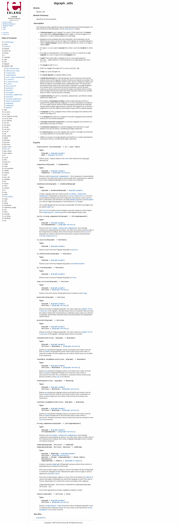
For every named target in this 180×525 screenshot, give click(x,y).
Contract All (6, 34)
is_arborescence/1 (12, 81)
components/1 (10, 73)
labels (88, 477)
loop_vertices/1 (11, 86)
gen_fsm (7, 149)
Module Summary (40, 15)
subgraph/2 (9, 103)
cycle (45, 210)
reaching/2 (9, 97)
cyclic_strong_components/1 (15, 77)
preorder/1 (9, 90)
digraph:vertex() (55, 155)
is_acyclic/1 (10, 79)
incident (89, 200)
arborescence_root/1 (13, 71)
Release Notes (8, 25)
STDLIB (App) (9, 42)
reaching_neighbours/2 (13, 99)
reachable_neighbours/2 (14, 94)
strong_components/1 (13, 101)
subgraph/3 (9, 105)
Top (4, 29)
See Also (37, 514)
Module (36, 8)
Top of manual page (12, 68)
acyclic (74, 250)
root (67, 159)
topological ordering (52, 212)
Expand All (6, 32)
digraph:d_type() (73, 461)
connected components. (60, 176)
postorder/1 (9, 88)
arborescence (79, 264)
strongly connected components (63, 228)
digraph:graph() (58, 153)
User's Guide (7, 22)
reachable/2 (10, 92)
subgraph (56, 464)
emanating (74, 200)
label (49, 207)
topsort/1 (9, 107)
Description (39, 23)
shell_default (8, 196)
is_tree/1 (9, 84)
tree (74, 278)
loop (85, 293)
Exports (36, 143)
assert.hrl (7, 46)
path (48, 351)
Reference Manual (9, 24)
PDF (4, 27)
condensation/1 (11, 75)
